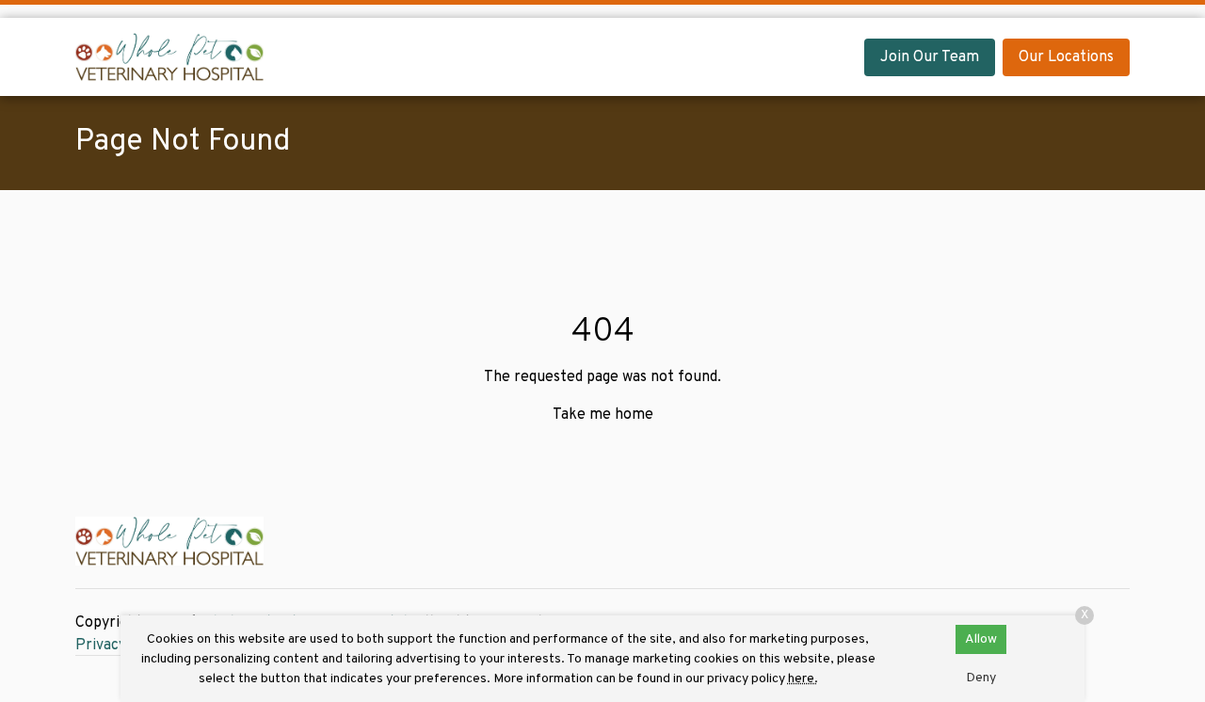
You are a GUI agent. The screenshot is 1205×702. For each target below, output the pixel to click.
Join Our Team (929, 57)
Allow (981, 639)
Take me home (603, 415)
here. (803, 679)
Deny (981, 678)
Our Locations (1066, 57)
